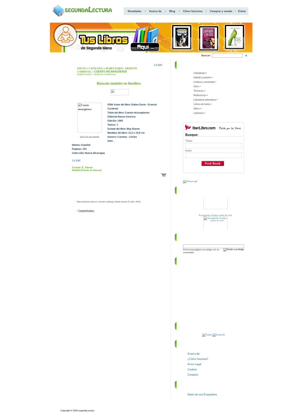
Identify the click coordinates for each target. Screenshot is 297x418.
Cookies (192, 369)
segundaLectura (86, 410)
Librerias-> (199, 113)
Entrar (242, 11)
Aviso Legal (194, 364)
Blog (172, 11)
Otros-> (198, 108)
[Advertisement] (127, 55)
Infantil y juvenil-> (203, 77)
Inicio (81, 68)
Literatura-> (200, 73)
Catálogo (96, 68)
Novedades (134, 11)
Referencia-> (201, 95)
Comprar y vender (221, 11)
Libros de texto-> (203, 104)
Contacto (192, 374)
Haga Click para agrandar (89, 136)
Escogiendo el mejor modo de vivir (215, 213)
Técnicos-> (200, 90)
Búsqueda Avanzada (90, 407)
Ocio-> (197, 86)
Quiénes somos (68, 407)
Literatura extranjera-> (206, 99)
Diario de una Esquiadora (202, 394)
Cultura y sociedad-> (205, 82)
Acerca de (155, 11)
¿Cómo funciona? (197, 358)
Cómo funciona (192, 11)
